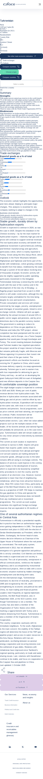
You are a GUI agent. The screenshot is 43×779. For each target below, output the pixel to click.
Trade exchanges (8, 60)
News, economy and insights (29, 696)
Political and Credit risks (12, 709)
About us (26, 703)
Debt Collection (9, 714)
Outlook (5, 63)
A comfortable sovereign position (11, 217)
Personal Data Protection (21, 763)
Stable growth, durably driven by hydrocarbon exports (19, 215)
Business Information (11, 705)
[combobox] (21, 84)
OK (1, 90)
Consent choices (21, 772)
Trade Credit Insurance (12, 700)
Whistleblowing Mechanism (21, 768)
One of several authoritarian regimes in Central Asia (18, 219)
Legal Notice (21, 759)
